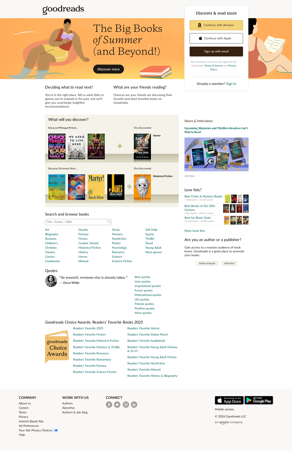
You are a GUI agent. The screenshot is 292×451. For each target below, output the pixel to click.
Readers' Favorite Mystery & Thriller (96, 347)
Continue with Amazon (219, 25)
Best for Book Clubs (197, 217)
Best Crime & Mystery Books (203, 196)
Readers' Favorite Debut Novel (147, 334)
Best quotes (142, 277)
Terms (23, 412)
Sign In (231, 84)
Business (50, 238)
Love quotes (142, 281)
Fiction (83, 238)
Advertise (229, 263)
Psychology (119, 247)
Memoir (83, 261)
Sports (149, 234)
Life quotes (142, 299)
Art (47, 229)
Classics (50, 252)
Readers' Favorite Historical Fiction (96, 340)
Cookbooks (52, 261)
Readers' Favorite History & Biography (152, 375)
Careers (24, 408)
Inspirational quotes (148, 286)
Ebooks (83, 229)
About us (25, 403)
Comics (50, 256)
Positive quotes (145, 308)
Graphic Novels (88, 243)
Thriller (149, 238)
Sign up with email (216, 51)
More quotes (143, 313)
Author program (207, 263)
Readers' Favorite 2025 (88, 328)
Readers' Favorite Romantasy (92, 359)
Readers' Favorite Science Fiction (95, 372)
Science (117, 256)
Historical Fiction (89, 247)
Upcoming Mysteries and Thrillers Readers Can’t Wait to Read (216, 130)
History (83, 252)
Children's (51, 243)
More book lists (194, 230)
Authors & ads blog (74, 412)
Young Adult (153, 247)
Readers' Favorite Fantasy (89, 365)
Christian (51, 247)
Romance (118, 252)
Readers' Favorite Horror (143, 328)
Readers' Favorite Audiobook (146, 340)
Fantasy (83, 234)
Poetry (116, 243)
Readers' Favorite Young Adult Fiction (152, 357)
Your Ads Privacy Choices (36, 430)
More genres (153, 252)
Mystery (117, 234)
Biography (51, 234)
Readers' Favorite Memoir (144, 369)
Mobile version (224, 409)
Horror (82, 256)
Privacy (23, 417)
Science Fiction (122, 261)
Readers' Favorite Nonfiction (146, 363)
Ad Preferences (29, 425)
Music (116, 229)
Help (22, 434)
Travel (149, 243)
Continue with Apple (217, 38)
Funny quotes (144, 290)
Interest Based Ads (31, 421)
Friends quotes (144, 304)
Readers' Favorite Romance (91, 353)
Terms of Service (213, 65)
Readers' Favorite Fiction (89, 334)
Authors (67, 403)
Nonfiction (119, 238)
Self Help (151, 229)
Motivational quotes (148, 295)
